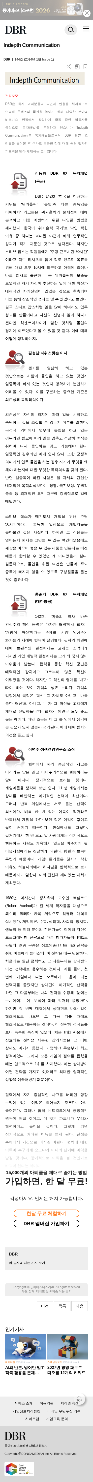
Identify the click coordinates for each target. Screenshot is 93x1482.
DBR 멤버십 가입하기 (46, 1223)
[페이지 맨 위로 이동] (80, 1400)
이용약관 (47, 1403)
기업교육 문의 (57, 1419)
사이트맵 (32, 1419)
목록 (62, 1306)
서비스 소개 (23, 1403)
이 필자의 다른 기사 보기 (27, 1263)
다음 (80, 1306)
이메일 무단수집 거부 (64, 1411)
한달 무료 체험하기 (47, 1213)
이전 (45, 1306)
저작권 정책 (70, 1403)
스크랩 (85, 66)
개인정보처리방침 (26, 1411)
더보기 (69, 66)
